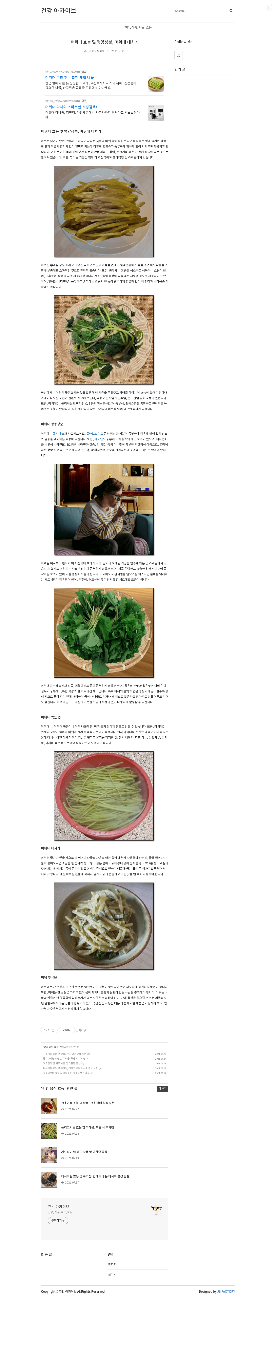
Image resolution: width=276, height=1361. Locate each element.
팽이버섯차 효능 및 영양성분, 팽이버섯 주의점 (66, 1073)
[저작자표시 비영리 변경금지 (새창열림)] (80, 1030)
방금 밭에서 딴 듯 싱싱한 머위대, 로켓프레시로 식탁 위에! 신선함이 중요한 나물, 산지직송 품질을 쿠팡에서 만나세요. (90, 86)
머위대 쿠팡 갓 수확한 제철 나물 (69, 78)
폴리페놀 (58, 434)
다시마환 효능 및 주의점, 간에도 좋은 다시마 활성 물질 (70, 1068)
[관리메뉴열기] (269, 7)
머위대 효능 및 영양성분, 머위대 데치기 (105, 42)
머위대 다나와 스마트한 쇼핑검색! (71, 107)
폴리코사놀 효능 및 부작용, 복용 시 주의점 (64, 1058)
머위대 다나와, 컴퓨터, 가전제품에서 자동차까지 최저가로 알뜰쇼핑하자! (92, 115)
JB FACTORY (226, 1291)
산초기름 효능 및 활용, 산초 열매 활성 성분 (64, 1054)
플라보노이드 (94, 434)
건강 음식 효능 (96, 51)
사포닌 (98, 439)
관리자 (112, 1264)
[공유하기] (53, 1030)
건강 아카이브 (58, 1207)
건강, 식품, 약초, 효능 (138, 28)
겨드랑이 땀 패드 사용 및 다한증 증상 (61, 1063)
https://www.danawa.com (62, 101)
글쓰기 (112, 1274)
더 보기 (162, 1088)
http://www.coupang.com (62, 71)
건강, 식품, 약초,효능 (60, 1212)
